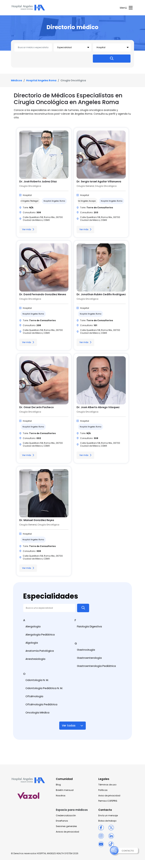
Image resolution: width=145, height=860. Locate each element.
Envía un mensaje (108, 815)
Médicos (16, 80)
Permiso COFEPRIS (107, 801)
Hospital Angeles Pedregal (26, 201)
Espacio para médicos (72, 810)
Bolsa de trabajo (107, 820)
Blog (58, 784)
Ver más (26, 229)
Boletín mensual (65, 790)
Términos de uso (107, 784)
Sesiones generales (66, 826)
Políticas (103, 790)
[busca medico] (111, 58)
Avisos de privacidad (67, 831)
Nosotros (60, 795)
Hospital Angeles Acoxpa (84, 201)
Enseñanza (62, 820)
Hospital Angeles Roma (41, 80)
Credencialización (66, 815)
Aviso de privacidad (109, 795)
